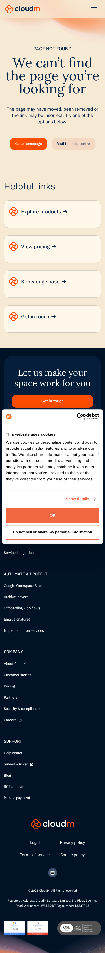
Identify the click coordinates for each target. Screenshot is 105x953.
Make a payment (17, 798)
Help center (13, 753)
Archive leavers (16, 597)
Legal (35, 842)
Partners (11, 698)
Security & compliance (22, 709)
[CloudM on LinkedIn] (52, 872)
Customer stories (17, 675)
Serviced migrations (19, 553)
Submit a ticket (16, 764)
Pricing (9, 686)
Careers (10, 720)
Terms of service (35, 854)
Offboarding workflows (22, 608)
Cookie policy (72, 854)
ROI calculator (15, 787)
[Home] (22, 9)
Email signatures (17, 619)
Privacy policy (72, 842)
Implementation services (24, 631)
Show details (77, 499)
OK (53, 515)
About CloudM (15, 664)
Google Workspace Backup (25, 586)
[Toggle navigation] (94, 9)
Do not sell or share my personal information (52, 532)
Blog (7, 775)
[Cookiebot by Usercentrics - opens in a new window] (77, 416)
